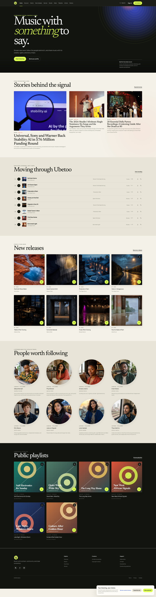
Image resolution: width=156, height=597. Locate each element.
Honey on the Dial (33, 198)
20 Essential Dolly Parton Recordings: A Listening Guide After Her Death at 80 (124, 124)
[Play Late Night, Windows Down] (42, 530)
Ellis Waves (17, 428)
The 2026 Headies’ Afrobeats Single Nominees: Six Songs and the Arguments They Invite (86, 124)
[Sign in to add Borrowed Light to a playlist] (140, 224)
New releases (38, 3)
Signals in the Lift (33, 204)
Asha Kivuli (114, 332)
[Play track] (18, 179)
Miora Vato (16, 291)
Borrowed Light (32, 224)
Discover (26, 3)
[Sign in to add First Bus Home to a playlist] (140, 218)
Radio (55, 3)
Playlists (60, 3)
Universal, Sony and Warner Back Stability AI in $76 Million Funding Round (39, 140)
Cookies (140, 577)
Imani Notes (115, 389)
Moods (50, 3)
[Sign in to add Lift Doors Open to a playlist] (140, 185)
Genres (45, 3)
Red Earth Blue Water (20, 289)
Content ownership (96, 559)
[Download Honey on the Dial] (137, 198)
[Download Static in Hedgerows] (139, 257)
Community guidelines (125, 566)
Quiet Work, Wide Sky (53, 496)
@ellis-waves (17, 430)
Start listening (20, 59)
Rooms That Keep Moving (99, 179)
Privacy (135, 577)
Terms (130, 577)
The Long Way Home (85, 496)
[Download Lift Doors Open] (137, 185)
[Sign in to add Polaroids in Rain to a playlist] (140, 192)
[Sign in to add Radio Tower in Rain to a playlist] (140, 211)
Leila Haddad (83, 428)
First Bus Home (32, 217)
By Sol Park (81, 498)
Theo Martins (116, 428)
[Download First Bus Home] (137, 218)
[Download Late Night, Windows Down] (42, 505)
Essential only (136, 590)
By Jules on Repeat (51, 539)
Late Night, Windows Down (22, 537)
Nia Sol (29, 199)
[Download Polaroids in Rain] (137, 192)
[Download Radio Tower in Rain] (137, 211)
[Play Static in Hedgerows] (139, 282)
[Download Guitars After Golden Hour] (74, 505)
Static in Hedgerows (118, 289)
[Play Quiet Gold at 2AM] (74, 282)
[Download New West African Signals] (139, 464)
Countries (66, 564)
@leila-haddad (82, 430)
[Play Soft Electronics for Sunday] (42, 489)
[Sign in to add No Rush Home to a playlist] (140, 179)
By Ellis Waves (50, 498)
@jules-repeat (50, 430)
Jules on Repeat (51, 428)
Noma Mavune (31, 180)
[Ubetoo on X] (15, 568)
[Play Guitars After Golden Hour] (74, 530)
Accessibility (123, 564)
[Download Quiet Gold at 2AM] (74, 257)
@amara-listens (83, 391)
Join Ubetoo (138, 3)
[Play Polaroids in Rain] (107, 282)
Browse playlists (138, 457)
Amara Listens (83, 389)
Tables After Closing (20, 330)
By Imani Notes (17, 498)
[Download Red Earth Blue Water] (42, 257)
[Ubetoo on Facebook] (20, 568)
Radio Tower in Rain (34, 211)
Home (21, 3)
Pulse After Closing (85, 330)
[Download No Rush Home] (137, 179)
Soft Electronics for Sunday (22, 496)
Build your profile (34, 59)
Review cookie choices (125, 590)
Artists (66, 3)
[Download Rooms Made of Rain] (139, 297)
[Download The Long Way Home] (107, 464)
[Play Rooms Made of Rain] (139, 323)
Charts (32, 3)
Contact (122, 561)
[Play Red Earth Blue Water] (42, 282)
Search (65, 561)
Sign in (130, 3)
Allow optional (147, 590)
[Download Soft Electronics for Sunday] (42, 464)
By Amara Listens (18, 539)
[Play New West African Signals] (139, 489)
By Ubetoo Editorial (116, 498)
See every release (137, 250)
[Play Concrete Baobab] (74, 323)
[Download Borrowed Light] (137, 224)
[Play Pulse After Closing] (107, 323)
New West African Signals (119, 496)
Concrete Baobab (52, 330)
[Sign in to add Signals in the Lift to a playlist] (140, 205)
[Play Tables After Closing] (42, 323)
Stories (71, 3)
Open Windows (96, 198)
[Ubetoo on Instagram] (24, 568)
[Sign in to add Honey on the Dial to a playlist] (140, 198)
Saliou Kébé (49, 332)
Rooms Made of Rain (118, 330)
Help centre (122, 559)
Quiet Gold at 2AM (52, 289)
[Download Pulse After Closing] (107, 297)
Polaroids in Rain (33, 191)
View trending (138, 171)
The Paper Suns (31, 193)
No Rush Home (32, 178)
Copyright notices (96, 561)
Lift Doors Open (32, 185)
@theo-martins (115, 430)
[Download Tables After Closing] (42, 297)
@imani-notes (115, 391)
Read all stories (138, 87)
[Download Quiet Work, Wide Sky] (74, 464)
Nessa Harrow (82, 332)
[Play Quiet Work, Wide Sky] (74, 489)
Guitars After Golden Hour (54, 537)
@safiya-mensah (18, 391)
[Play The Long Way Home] (107, 489)
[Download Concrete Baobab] (74, 297)
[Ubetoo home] (15, 3)
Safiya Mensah (18, 389)
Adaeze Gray (50, 291)
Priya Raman (50, 389)
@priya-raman (50, 391)
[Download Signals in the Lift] (137, 205)
